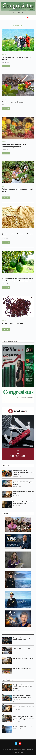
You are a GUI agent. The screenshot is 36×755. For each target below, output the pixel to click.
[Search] (34, 17)
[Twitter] (25, 17)
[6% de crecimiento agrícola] (18, 306)
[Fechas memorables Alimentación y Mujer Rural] (18, 172)
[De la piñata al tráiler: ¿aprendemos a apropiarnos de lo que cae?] (7, 473)
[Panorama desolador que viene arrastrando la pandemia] (18, 128)
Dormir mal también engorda (22, 668)
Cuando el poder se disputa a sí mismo (23, 649)
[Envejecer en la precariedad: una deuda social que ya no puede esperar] (7, 687)
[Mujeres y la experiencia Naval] (7, 729)
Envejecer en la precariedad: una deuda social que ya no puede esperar (23, 686)
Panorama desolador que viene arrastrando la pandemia (14, 145)
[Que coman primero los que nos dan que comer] (18, 217)
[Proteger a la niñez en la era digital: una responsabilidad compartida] (7, 698)
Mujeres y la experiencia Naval (22, 727)
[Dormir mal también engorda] (7, 671)
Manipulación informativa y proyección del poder (21, 639)
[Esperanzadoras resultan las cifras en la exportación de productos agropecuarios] (18, 262)
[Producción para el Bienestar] (18, 85)
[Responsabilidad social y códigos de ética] (7, 494)
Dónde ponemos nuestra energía (23, 658)
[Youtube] (27, 17)
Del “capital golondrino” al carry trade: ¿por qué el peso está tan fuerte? (23, 482)
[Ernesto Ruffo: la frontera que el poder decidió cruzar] (7, 504)
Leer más (5, 66)
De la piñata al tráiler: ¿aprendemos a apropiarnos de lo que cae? (23, 472)
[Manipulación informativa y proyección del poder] (7, 640)
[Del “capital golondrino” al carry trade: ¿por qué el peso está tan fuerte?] (7, 483)
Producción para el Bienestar (13, 102)
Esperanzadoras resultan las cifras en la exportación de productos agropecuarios (17, 279)
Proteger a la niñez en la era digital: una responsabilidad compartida (22, 697)
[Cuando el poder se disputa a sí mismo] (7, 650)
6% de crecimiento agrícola (12, 323)
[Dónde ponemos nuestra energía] (7, 660)
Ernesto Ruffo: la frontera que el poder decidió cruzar (23, 502)
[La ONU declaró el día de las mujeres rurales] (18, 40)
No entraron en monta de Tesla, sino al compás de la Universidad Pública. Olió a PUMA (23, 718)
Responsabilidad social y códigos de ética (23, 492)
